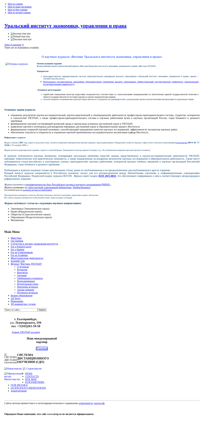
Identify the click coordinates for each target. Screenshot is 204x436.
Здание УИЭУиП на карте (26, 332)
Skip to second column (19, 12)
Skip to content (15, 4)
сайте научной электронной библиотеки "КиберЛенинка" (59, 187)
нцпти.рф (99, 403)
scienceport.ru (86, 403)
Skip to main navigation (20, 6)
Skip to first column (17, 9)
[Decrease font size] (21, 39)
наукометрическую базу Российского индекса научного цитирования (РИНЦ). (68, 184)
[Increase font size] (21, 33)
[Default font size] (20, 36)
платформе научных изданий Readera (37, 190)
